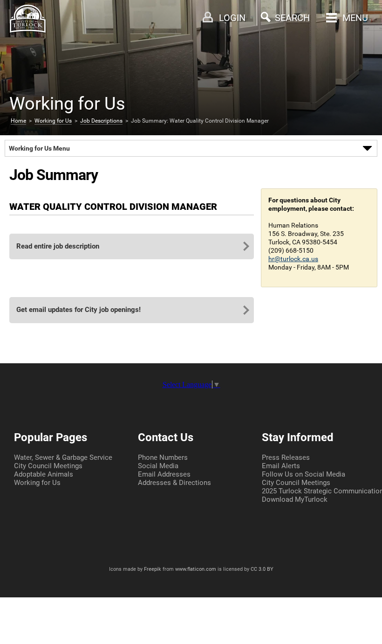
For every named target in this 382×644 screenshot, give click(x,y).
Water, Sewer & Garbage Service (63, 457)
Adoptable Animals (43, 474)
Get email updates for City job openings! (78, 309)
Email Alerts (281, 466)
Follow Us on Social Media (303, 474)
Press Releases (286, 457)
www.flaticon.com (195, 569)
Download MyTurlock (294, 499)
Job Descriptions (101, 121)
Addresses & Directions (174, 482)
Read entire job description (57, 246)
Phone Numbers (163, 457)
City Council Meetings (48, 466)
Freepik (152, 569)
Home (18, 121)
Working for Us (53, 121)
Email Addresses (164, 474)
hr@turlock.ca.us (293, 259)
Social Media (158, 466)
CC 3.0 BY (262, 569)
